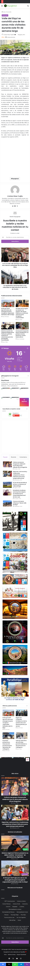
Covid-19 (8, 906)
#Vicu (8, 385)
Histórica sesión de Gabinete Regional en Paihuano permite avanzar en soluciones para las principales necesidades (7, 335)
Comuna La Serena (21, 901)
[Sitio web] (13, 206)
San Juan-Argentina (21, 917)
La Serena (22, 906)
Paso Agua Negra (15, 914)
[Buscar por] (28, 6)
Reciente (13, 457)
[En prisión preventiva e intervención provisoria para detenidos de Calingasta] (8, 735)
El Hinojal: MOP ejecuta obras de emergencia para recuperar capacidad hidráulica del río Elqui (7, 311)
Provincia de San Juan (9, 917)
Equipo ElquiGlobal (21, 954)
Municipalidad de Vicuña (22, 912)
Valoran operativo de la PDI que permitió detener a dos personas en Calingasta (21, 744)
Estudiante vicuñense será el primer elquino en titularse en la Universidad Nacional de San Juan (19, 493)
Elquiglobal (15, 178)
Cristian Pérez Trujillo (15, 196)
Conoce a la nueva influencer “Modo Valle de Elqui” (19, 503)
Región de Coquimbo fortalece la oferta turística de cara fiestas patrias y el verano (21, 722)
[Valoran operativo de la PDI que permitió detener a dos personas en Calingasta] (21, 735)
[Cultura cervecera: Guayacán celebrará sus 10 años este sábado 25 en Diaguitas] (7, 464)
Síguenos (24, 401)
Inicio (5, 954)
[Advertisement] (15, 24)
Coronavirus (25, 903)
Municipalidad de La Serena (15, 909)
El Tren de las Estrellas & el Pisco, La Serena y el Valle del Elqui (20, 484)
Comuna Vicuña (16, 903)
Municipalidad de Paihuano (8, 912)
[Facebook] (15, 206)
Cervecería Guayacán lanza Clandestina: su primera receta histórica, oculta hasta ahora (22, 334)
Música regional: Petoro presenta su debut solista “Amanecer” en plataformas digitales (15, 855)
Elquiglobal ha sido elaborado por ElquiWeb (14, 952)
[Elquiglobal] (10, 5)
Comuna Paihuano (6, 903)
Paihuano (6, 914)
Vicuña (19, 920)
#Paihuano (3, 385)
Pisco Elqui (23, 914)
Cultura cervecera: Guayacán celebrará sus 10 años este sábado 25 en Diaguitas (20, 464)
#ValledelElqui (4, 384)
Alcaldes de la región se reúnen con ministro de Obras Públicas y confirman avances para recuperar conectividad (22, 313)
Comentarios (23, 457)
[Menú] (2, 6)
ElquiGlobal (5, 380)
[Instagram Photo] (5, 392)
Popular (5, 457)
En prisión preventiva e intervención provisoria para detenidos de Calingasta (7, 745)
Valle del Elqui (12, 920)
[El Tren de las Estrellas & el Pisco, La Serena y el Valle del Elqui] (7, 485)
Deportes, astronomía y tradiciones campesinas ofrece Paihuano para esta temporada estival (20, 475)
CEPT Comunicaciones (9, 901)
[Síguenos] (27, 759)
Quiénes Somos (12, 954)
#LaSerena (14, 385)
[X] (17, 206)
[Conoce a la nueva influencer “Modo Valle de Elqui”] (7, 503)
